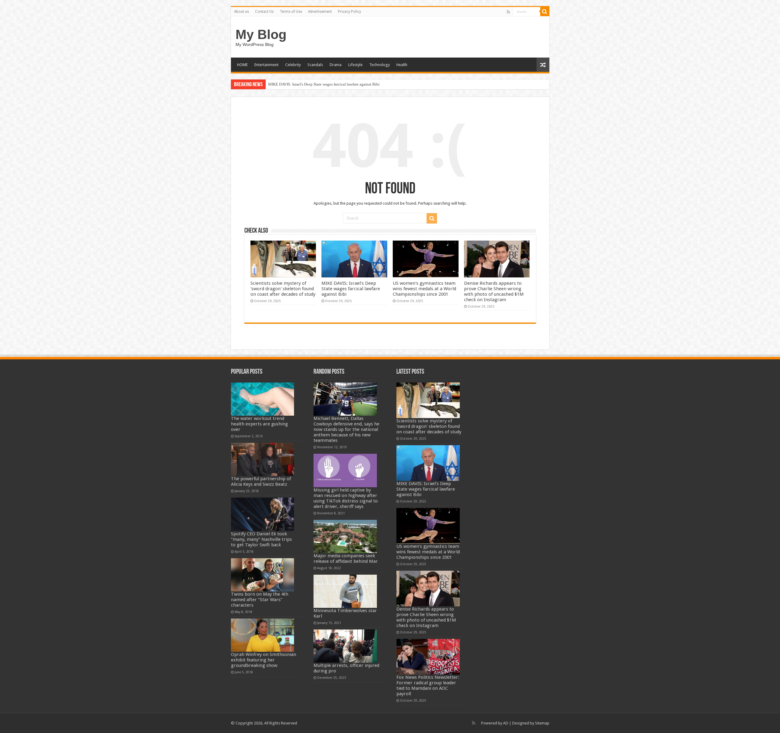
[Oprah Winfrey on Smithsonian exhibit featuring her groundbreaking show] (262, 635)
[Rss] (508, 12)
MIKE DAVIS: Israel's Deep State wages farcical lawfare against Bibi (324, 84)
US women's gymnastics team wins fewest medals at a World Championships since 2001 (424, 288)
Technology (379, 64)
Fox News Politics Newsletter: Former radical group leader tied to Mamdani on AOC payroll (427, 685)
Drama (336, 64)
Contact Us (264, 11)
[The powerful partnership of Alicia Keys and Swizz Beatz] (262, 459)
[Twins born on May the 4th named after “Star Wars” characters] (262, 574)
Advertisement (320, 11)
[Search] (544, 11)
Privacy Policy (349, 11)
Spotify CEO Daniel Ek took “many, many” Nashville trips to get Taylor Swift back (261, 539)
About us (241, 11)
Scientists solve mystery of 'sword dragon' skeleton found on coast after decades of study (282, 288)
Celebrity (293, 64)
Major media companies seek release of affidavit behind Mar (346, 558)
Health (401, 64)
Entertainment (266, 64)
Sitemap (542, 723)
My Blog (261, 34)
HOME (242, 64)
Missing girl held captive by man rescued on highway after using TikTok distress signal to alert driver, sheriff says (346, 498)
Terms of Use (291, 11)
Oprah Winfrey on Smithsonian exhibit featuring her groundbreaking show (263, 660)
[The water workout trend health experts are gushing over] (262, 399)
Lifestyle (355, 64)
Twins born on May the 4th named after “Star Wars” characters (259, 599)
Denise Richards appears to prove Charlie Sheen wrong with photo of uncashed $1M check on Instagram (494, 291)
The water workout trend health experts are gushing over (259, 424)
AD (505, 723)
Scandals (315, 64)
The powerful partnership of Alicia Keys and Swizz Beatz (261, 481)
